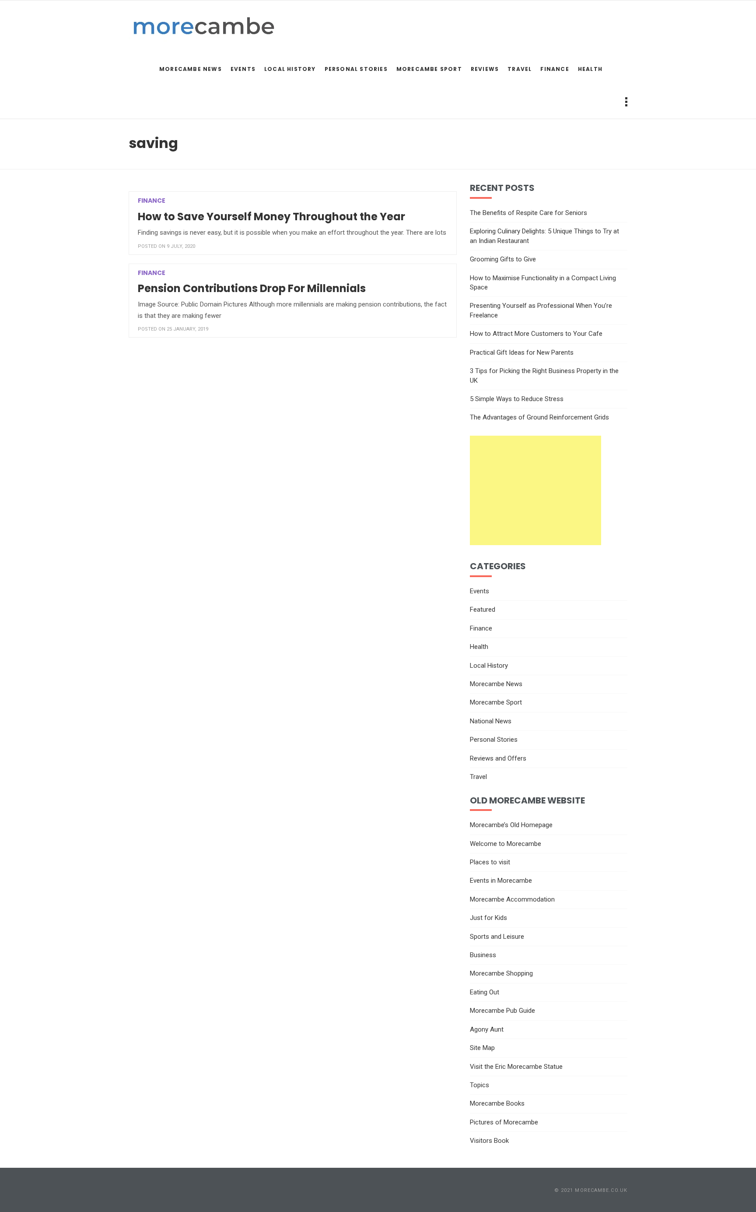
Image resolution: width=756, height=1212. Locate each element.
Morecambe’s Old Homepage (511, 825)
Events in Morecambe (501, 880)
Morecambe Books (497, 1103)
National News (490, 721)
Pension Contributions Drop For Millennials (252, 288)
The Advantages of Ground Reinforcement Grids (539, 417)
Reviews (485, 69)
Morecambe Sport (429, 69)
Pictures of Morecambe (504, 1122)
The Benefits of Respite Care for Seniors (528, 213)
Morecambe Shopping (501, 973)
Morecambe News (190, 69)
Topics (479, 1085)
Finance (554, 69)
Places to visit (490, 862)
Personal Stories (356, 69)
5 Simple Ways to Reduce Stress (517, 399)
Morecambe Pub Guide (502, 1011)
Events (243, 69)
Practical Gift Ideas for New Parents (522, 352)
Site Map (482, 1048)
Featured (482, 609)
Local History (290, 69)
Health (590, 69)
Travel (520, 69)
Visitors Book (489, 1141)
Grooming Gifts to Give (503, 259)
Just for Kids (488, 918)
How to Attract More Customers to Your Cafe (536, 334)
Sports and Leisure (497, 937)
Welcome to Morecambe (505, 844)
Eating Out (484, 992)
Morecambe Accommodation (512, 899)
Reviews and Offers (498, 758)
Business (483, 955)
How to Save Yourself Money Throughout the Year (271, 216)
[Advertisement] (535, 490)
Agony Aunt (487, 1029)
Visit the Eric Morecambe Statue (516, 1067)
